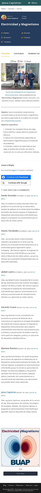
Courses (11, 485)
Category (24, 16)
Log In (36, 485)
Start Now (20, 473)
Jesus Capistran (11, 3)
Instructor (10, 16)
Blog (4, 485)
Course (24, 18)
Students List (34, 54)
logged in (14, 170)
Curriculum (19, 54)
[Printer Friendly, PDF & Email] (20, 61)
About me (29, 485)
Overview (5, 54)
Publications (19, 485)
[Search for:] (38, 2)
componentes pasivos (12, 121)
